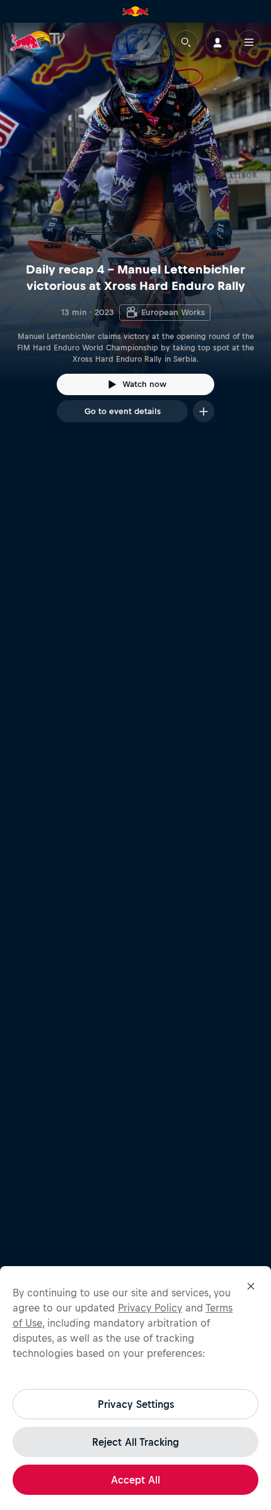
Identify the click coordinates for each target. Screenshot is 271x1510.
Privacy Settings (136, 1404)
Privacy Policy (150, 1307)
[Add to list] (203, 411)
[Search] (186, 42)
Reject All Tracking (135, 1442)
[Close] (250, 1286)
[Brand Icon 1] (135, 11)
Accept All (135, 1479)
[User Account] (217, 42)
